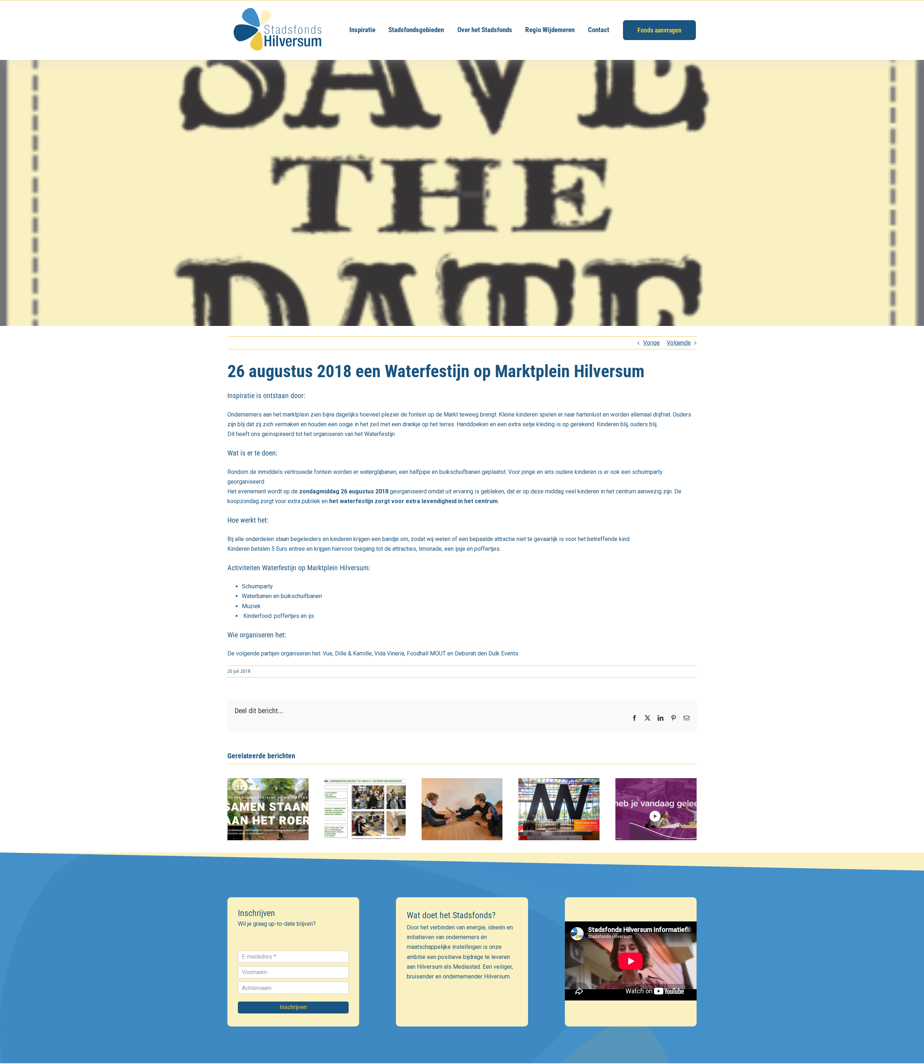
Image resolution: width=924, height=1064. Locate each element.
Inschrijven (293, 1007)
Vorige (651, 342)
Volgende (679, 342)
